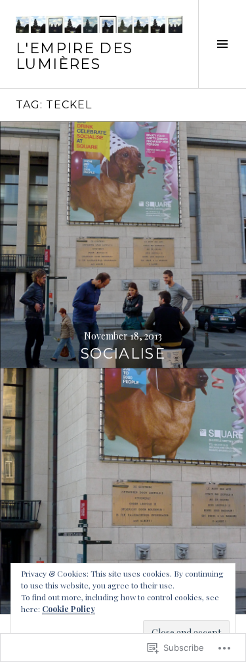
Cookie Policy (68, 609)
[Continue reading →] (123, 244)
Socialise (123, 354)
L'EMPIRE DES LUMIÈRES (74, 56)
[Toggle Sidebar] (222, 44)
